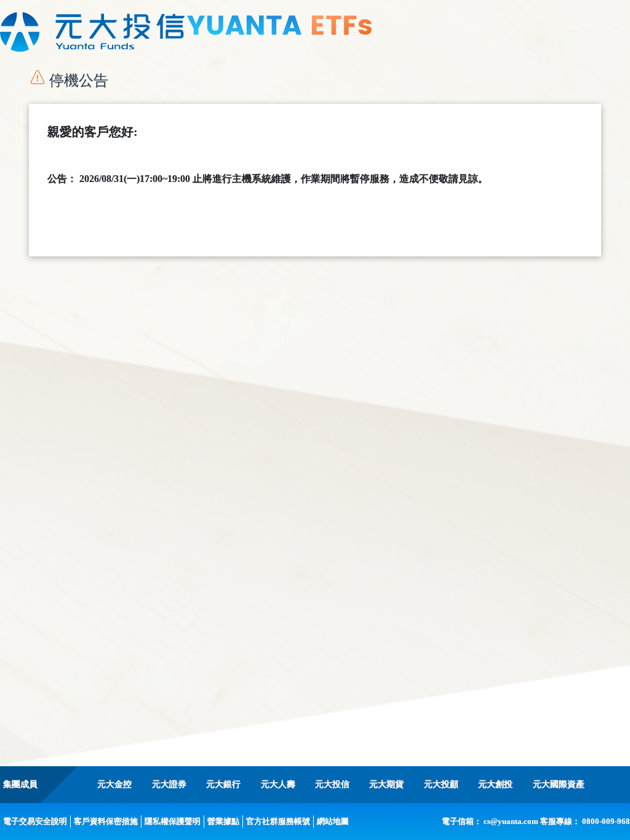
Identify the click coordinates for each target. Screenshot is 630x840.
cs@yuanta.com (511, 821)
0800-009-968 (606, 821)
